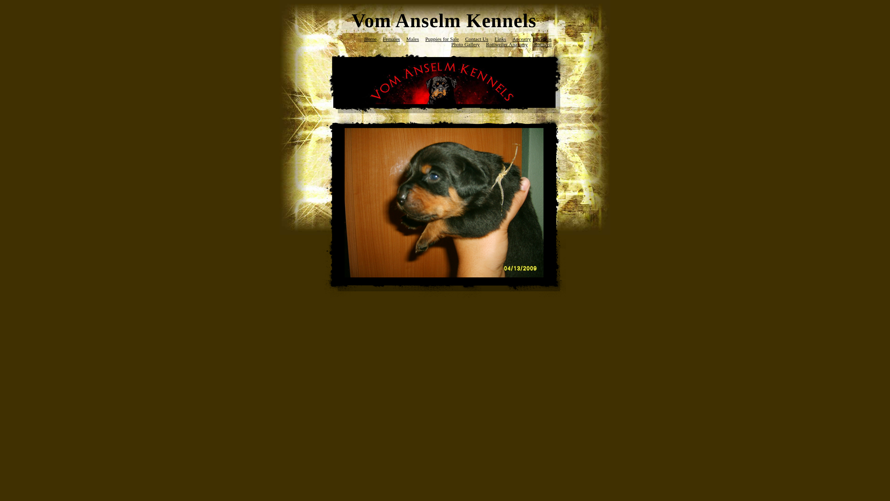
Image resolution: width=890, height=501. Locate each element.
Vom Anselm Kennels (444, 20)
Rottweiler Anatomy (507, 44)
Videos (544, 39)
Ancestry (521, 39)
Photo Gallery (465, 44)
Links (500, 39)
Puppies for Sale (442, 39)
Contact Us (476, 39)
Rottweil (543, 44)
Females (391, 39)
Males (412, 39)
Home (370, 39)
